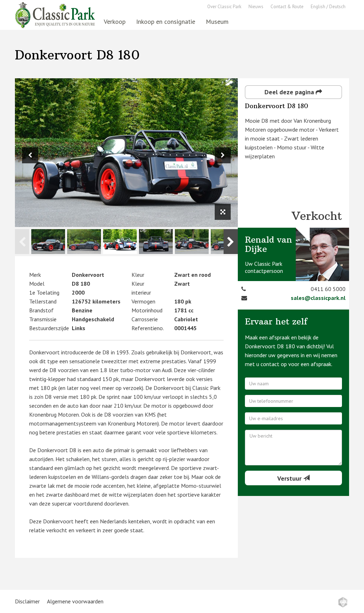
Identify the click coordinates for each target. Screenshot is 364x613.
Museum (217, 21)
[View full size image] (223, 212)
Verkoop (114, 21)
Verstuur (290, 478)
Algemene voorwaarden (75, 601)
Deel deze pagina (290, 92)
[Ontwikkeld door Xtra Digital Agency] (342, 602)
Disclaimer (27, 601)
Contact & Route (287, 7)
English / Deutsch (328, 7)
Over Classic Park (224, 7)
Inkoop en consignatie (165, 21)
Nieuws (255, 7)
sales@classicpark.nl (318, 297)
